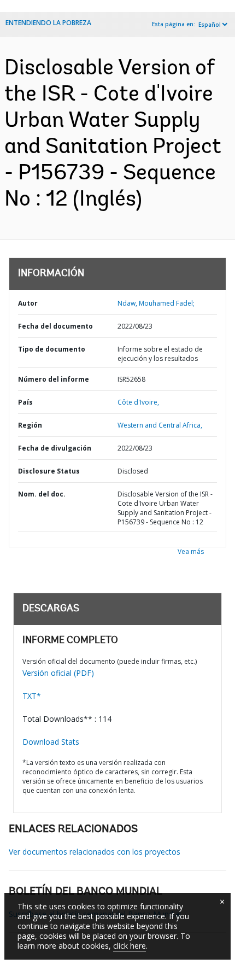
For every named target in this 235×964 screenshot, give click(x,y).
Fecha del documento (55, 326)
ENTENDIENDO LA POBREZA (48, 22)
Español (209, 24)
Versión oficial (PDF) (58, 673)
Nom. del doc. (42, 494)
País (25, 402)
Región (30, 425)
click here (129, 945)
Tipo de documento (51, 349)
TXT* (31, 696)
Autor (28, 303)
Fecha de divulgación (54, 448)
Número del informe (53, 379)
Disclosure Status (49, 471)
